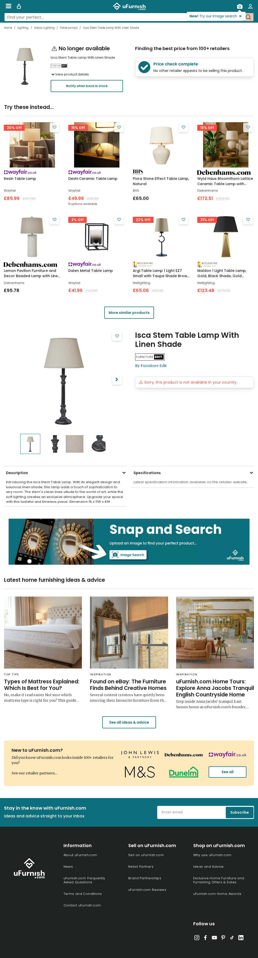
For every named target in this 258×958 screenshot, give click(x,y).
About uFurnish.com (80, 855)
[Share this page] (18, 6)
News (68, 866)
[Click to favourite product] (54, 127)
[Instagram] (196, 938)
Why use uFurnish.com (212, 855)
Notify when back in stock (87, 86)
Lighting (23, 28)
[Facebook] (205, 938)
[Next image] (117, 380)
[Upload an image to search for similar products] (239, 6)
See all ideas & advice (129, 722)
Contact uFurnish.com (82, 905)
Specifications (147, 472)
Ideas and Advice (208, 866)
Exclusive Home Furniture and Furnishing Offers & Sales (218, 880)
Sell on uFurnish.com (146, 855)
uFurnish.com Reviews (147, 889)
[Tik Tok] (232, 938)
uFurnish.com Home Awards (217, 893)
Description (17, 472)
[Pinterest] (223, 938)
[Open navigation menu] (8, 6)
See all (227, 771)
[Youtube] (214, 938)
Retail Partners (140, 866)
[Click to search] (248, 17)
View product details (72, 74)
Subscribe (239, 812)
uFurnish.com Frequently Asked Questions (84, 880)
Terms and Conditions (82, 893)
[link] (32, 145)
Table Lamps (69, 28)
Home (8, 28)
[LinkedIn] (240, 938)
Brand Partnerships (144, 878)
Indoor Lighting (44, 28)
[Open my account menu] (250, 6)
